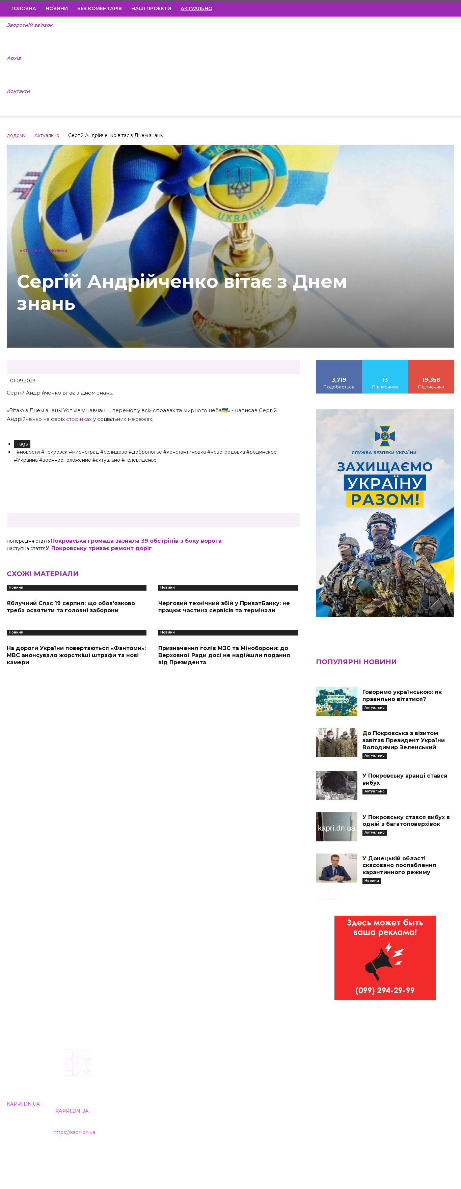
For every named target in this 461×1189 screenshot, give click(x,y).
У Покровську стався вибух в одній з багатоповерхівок (406, 821)
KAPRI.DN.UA (23, 1104)
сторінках (79, 419)
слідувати (385, 362)
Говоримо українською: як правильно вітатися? (402, 695)
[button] (446, 9)
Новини (57, 8)
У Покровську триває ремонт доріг (99, 548)
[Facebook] (403, 8)
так (339, 362)
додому (16, 135)
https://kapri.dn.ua (74, 1132)
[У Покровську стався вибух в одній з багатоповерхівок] (336, 826)
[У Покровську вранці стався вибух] (336, 785)
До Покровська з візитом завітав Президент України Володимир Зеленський (403, 740)
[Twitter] (438, 8)
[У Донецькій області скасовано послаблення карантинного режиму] (336, 868)
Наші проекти (151, 8)
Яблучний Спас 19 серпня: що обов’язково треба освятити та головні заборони (71, 607)
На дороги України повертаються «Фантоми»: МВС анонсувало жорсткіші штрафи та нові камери (76, 655)
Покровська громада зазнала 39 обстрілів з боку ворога (136, 541)
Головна (23, 8)
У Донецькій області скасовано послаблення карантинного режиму (399, 865)
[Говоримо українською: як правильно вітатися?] (336, 701)
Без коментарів (99, 8)
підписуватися (431, 362)
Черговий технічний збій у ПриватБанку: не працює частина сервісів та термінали (224, 607)
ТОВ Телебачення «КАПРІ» (194, 1092)
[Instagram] (415, 8)
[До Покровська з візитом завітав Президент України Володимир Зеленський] (336, 742)
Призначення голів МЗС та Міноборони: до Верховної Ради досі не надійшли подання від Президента (224, 655)
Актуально (46, 135)
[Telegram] (426, 8)
